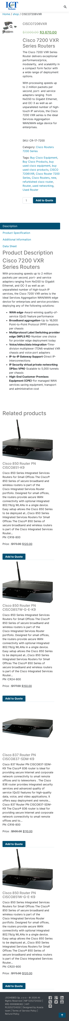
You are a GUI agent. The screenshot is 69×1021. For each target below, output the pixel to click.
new (53, 177)
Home (6, 14)
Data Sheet (10, 246)
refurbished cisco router (38, 181)
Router (27, 185)
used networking (42, 185)
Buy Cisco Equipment (43, 157)
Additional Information (17, 239)
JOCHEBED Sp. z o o (16, 997)
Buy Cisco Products (35, 161)
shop (16, 14)
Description (10, 226)
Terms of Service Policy (24, 1010)
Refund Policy (12, 1013)
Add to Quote (44, 200)
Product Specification (16, 232)
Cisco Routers (41, 177)
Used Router (30, 189)
